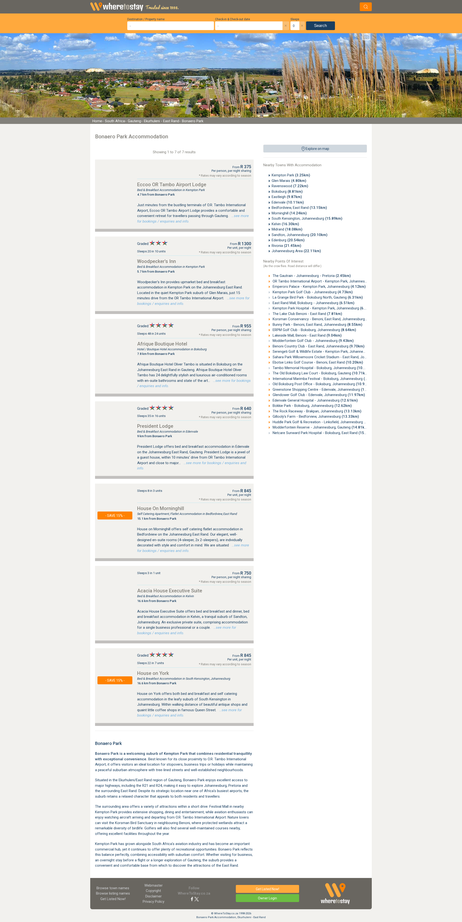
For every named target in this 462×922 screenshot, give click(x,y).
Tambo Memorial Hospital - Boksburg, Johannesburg (323, 368)
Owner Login (267, 898)
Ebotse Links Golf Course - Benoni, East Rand (317, 362)
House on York (153, 673)
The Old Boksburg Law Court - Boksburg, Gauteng (320, 373)
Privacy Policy (153, 901)
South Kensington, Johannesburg (307, 218)
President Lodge (155, 426)
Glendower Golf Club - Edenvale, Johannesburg (318, 395)
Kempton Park (291, 175)
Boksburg (287, 191)
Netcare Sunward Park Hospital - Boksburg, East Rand (324, 433)
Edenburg (288, 240)
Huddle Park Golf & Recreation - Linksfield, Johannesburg (326, 422)
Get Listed (113, 899)
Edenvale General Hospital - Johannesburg (315, 400)
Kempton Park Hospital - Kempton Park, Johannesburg (323, 308)
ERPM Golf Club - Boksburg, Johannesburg (314, 330)
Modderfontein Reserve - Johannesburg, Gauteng (320, 427)
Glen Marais (289, 181)
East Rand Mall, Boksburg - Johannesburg (313, 303)
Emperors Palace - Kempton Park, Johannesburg (319, 286)
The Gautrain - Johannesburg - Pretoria (311, 276)
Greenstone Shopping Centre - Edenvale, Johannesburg (325, 389)
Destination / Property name (146, 19)
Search (320, 25)
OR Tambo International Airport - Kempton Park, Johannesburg (330, 281)
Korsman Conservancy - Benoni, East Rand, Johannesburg (326, 319)
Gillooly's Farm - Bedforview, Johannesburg (315, 416)
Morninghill (289, 213)
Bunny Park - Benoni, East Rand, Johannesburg (317, 324)
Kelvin (285, 224)
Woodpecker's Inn (156, 261)
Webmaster (153, 885)
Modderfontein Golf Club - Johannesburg (313, 341)
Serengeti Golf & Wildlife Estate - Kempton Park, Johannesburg (330, 351)
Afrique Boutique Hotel (162, 344)
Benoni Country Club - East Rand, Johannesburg (318, 346)
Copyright (153, 891)
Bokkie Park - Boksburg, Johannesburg (312, 405)
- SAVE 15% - (115, 516)
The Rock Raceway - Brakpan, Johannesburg (316, 411)
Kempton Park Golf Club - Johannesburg (312, 292)
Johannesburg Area (296, 251)
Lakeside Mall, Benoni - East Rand (307, 335)
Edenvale (288, 202)
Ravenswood (290, 186)
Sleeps (294, 19)
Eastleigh (287, 197)
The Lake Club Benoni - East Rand (307, 314)
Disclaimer (153, 896)
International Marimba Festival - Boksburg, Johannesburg (326, 379)
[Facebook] (192, 899)
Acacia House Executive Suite (169, 591)
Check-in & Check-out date (232, 19)
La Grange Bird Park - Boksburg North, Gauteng (317, 297)
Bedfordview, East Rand (299, 207)
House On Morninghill (160, 508)
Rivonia (286, 245)
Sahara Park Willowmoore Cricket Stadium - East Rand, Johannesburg (336, 357)
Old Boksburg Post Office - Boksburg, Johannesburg (322, 384)
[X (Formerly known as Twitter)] (196, 899)
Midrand (287, 229)
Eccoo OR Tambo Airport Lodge (171, 184)
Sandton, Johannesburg (299, 235)
